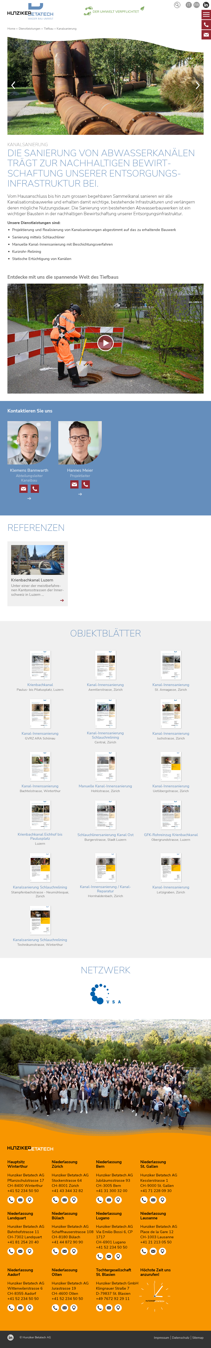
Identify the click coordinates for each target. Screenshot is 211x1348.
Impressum (161, 1338)
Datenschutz (180, 1338)
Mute (193, 390)
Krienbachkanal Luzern (32, 580)
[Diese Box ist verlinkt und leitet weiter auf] (206, 24)
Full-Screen (200, 390)
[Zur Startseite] (30, 12)
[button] (206, 5)
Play (10, 390)
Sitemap (198, 1338)
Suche (177, 5)
